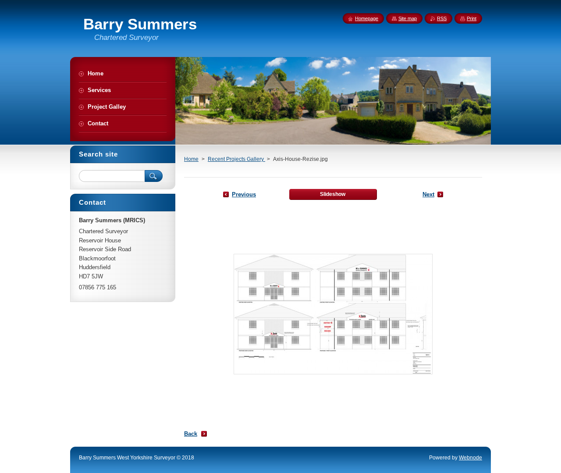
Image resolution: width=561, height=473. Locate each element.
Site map (407, 18)
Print (471, 18)
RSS (442, 18)
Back (190, 433)
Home (191, 159)
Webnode (470, 457)
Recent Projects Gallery (236, 159)
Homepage (366, 18)
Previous (244, 194)
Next (428, 194)
